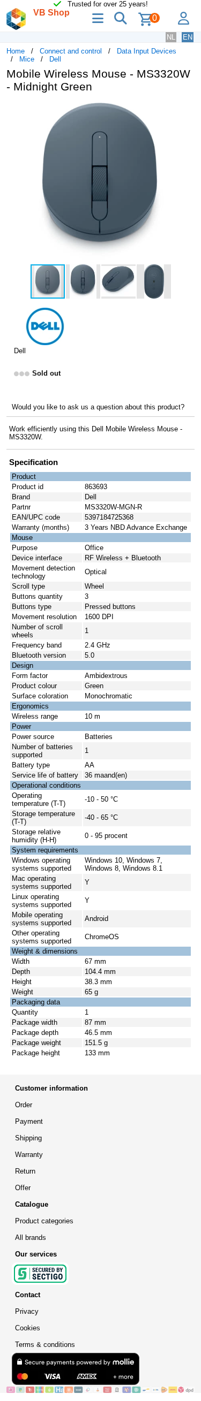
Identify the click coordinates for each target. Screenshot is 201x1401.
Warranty (29, 1155)
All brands (30, 1238)
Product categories (44, 1221)
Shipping (28, 1138)
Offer (23, 1188)
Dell (55, 59)
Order (23, 1105)
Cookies (27, 1328)
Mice (26, 59)
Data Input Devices (146, 51)
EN (187, 37)
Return (25, 1171)
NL (171, 37)
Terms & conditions (45, 1345)
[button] (184, 112)
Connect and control (71, 51)
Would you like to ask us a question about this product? (98, 407)
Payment (29, 1121)
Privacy (27, 1311)
